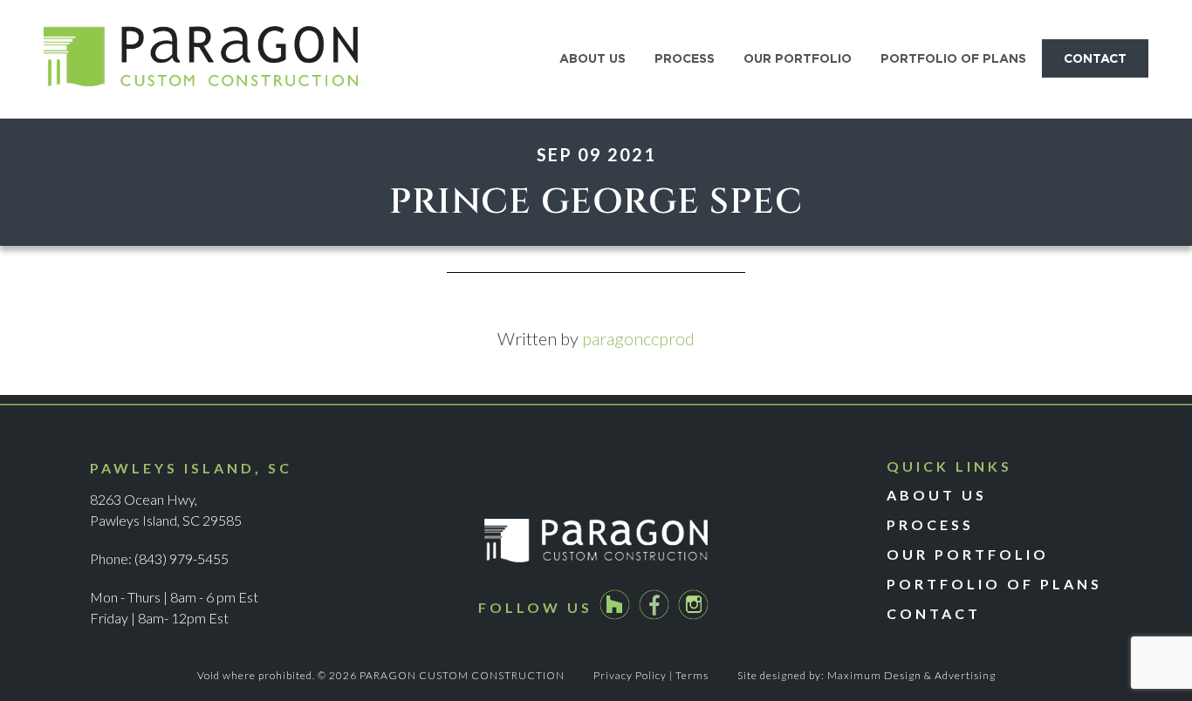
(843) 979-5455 (181, 558)
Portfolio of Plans (994, 583)
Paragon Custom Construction (201, 59)
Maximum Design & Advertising (911, 675)
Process (930, 524)
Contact (934, 613)
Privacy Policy (630, 675)
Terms (692, 675)
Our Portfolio (968, 554)
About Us (937, 495)
